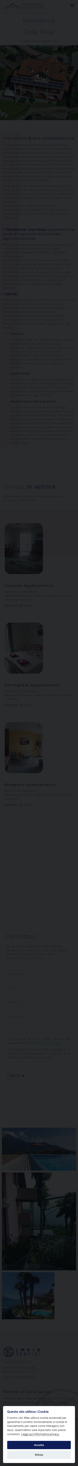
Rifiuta (39, 1454)
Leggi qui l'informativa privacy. (40, 1434)
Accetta (39, 1445)
